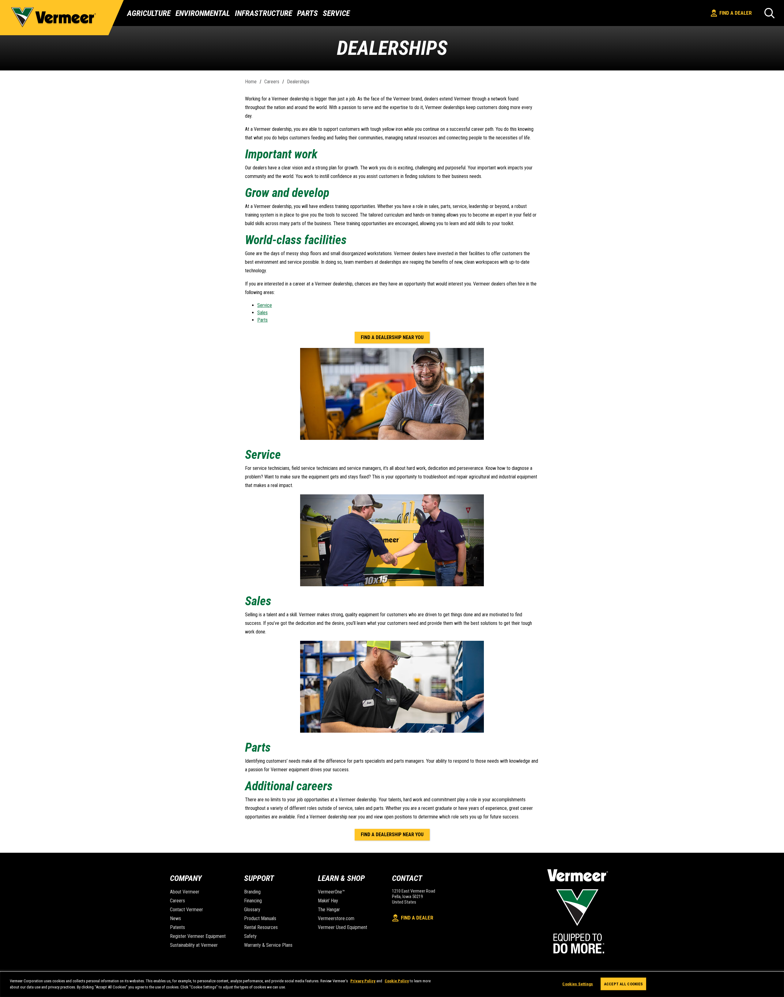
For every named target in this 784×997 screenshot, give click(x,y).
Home (251, 82)
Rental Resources (261, 927)
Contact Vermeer (186, 909)
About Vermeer (184, 892)
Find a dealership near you (392, 337)
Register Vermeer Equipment (198, 936)
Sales (262, 312)
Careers (271, 82)
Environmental (202, 13)
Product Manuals (260, 918)
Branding (252, 892)
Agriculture (149, 13)
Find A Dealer (735, 13)
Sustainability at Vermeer (194, 945)
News (175, 918)
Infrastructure (263, 13)
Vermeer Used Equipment (342, 927)
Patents (177, 927)
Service (336, 13)
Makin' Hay (328, 901)
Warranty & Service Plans (268, 945)
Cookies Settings (577, 984)
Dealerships (298, 82)
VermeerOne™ (331, 892)
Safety (250, 936)
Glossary (252, 909)
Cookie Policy (397, 981)
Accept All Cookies (623, 984)
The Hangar (329, 909)
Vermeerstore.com (336, 918)
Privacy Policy (362, 981)
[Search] (769, 13)
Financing (253, 901)
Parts (307, 13)
